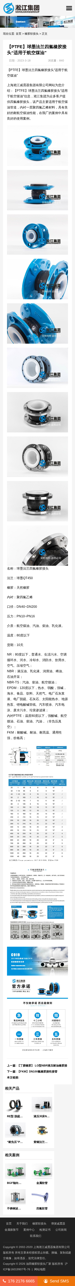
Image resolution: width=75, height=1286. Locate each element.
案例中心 (29, 1229)
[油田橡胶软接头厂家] (20, 8)
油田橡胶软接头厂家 (38, 1263)
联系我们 (35, 1235)
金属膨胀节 (12, 1229)
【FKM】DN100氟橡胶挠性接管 (37, 1071)
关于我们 (22, 1223)
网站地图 (39, 1269)
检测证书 (45, 1229)
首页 (18, 33)
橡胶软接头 (32, 33)
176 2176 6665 (21, 1281)
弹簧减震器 (58, 1223)
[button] (69, 8)
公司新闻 (61, 1229)
